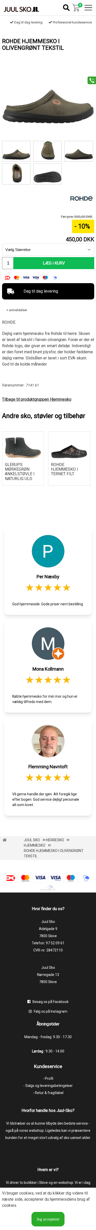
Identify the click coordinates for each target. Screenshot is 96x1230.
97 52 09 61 (55, 943)
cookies (26, 1193)
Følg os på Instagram (50, 1011)
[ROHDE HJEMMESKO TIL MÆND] (16, 174)
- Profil (48, 1078)
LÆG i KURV (54, 263)
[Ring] (90, 80)
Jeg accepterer (48, 1219)
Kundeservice (48, 1066)
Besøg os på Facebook (50, 1002)
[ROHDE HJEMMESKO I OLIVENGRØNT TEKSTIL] (48, 122)
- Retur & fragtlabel (48, 1093)
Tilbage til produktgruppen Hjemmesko (36, 399)
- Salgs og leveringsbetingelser (48, 1086)
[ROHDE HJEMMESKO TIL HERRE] (47, 174)
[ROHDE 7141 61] (79, 151)
